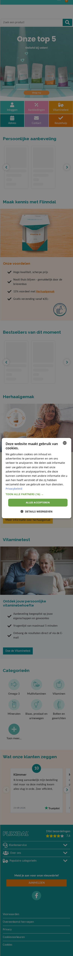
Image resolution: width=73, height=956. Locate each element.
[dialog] (36, 478)
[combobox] (64, 443)
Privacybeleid (14, 488)
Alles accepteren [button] (38, 502)
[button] (37, 494)
